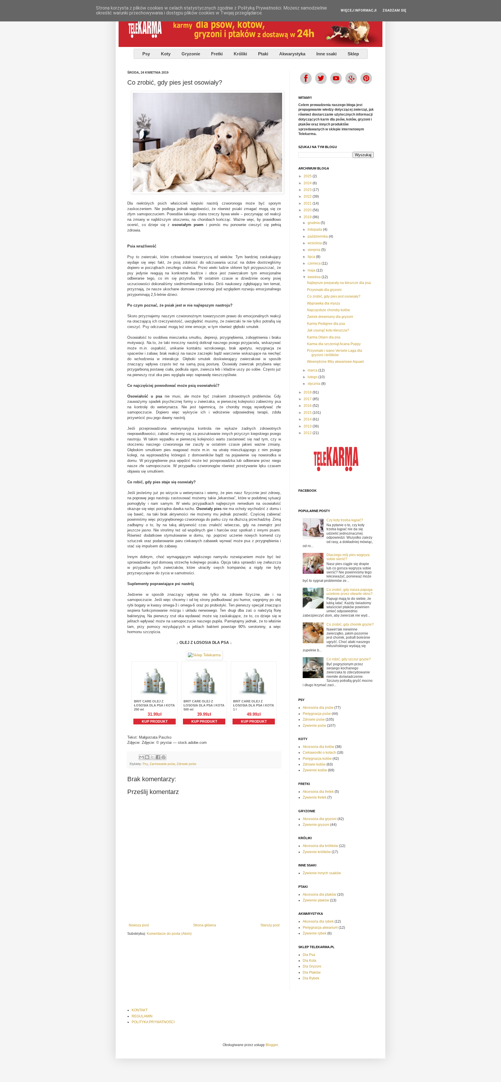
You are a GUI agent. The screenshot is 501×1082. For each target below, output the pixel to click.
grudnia (314, 223)
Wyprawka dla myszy (323, 303)
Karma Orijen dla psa (323, 337)
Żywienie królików (317, 852)
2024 (308, 183)
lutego (313, 377)
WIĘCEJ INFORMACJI (359, 10)
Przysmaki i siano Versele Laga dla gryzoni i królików (334, 353)
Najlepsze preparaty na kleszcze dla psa (339, 283)
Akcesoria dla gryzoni (320, 819)
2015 (308, 413)
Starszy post (269, 925)
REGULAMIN (142, 1016)
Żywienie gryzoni (316, 825)
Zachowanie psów (162, 764)
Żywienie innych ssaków (322, 873)
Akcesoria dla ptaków (319, 894)
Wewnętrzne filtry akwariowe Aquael (335, 362)
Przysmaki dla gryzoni (324, 290)
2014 (308, 419)
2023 (308, 190)
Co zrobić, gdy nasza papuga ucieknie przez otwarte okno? (349, 592)
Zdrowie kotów (314, 764)
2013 (308, 426)
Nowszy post (139, 925)
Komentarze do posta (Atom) (169, 934)
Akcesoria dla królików (320, 846)
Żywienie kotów (315, 770)
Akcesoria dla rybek (318, 921)
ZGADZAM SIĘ (394, 10)
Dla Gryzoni (312, 966)
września (315, 243)
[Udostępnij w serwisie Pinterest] (163, 757)
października (318, 236)
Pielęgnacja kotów (317, 759)
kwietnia (315, 277)
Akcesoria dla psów (318, 708)
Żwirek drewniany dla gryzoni (330, 317)
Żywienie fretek (314, 797)
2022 (308, 196)
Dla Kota (309, 961)
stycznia (314, 384)
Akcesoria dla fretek (318, 792)
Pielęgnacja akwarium (320, 928)
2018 (308, 392)
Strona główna (204, 925)
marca (313, 370)
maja (312, 270)
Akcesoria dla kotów (318, 747)
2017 (308, 399)
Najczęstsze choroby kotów (328, 310)
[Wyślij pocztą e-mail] (141, 757)
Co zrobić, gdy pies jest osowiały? (333, 296)
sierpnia (314, 250)
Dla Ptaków (312, 972)
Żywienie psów (314, 726)
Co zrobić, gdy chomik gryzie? (350, 624)
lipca (312, 257)
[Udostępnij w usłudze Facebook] (158, 757)
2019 (308, 217)
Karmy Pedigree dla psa (326, 324)
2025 (308, 176)
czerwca (315, 263)
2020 (308, 210)
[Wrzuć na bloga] (147, 757)
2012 (308, 433)
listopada (315, 229)
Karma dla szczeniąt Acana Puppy (334, 344)
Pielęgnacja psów (317, 714)
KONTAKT (140, 1010)
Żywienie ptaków (316, 900)
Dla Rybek (311, 978)
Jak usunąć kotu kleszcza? (328, 330)
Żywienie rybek (314, 933)
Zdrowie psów (186, 764)
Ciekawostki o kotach (319, 753)
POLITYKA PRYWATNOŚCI (153, 1022)
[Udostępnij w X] (152, 757)
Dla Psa (309, 955)
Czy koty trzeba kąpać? (344, 520)
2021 (308, 203)
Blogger (272, 1045)
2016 (308, 406)
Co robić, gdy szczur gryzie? (348, 659)
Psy (145, 764)
